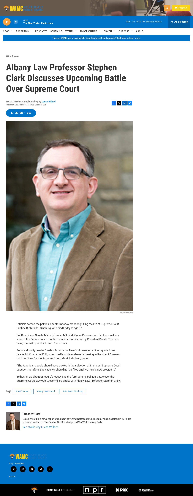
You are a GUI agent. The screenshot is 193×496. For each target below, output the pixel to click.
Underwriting (88, 31)
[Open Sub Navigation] (12, 31)
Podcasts (41, 31)
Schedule (56, 31)
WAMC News (12, 56)
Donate (182, 7)
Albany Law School (46, 391)
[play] (6, 22)
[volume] (15, 22)
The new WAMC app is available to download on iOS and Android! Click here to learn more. (96, 38)
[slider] (20, 21)
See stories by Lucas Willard (40, 427)
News (6, 31)
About (140, 31)
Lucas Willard (48, 101)
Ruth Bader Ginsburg (73, 391)
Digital (108, 31)
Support (124, 31)
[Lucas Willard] (13, 421)
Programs (22, 31)
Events (69, 31)
